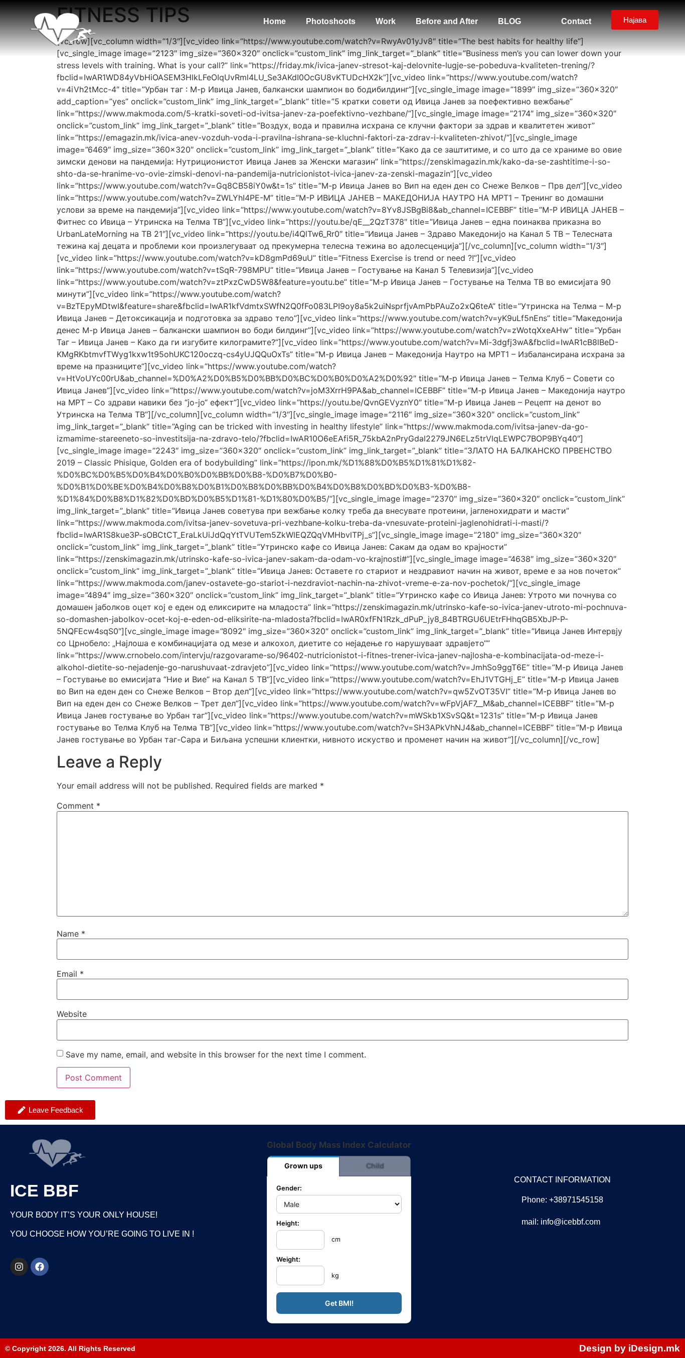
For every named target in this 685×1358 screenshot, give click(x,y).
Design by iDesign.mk (629, 1348)
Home (274, 21)
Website (72, 1014)
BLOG (509, 21)
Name (71, 934)
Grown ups (303, 1165)
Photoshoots (331, 21)
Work (386, 21)
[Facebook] (40, 1267)
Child (375, 1165)
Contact (576, 21)
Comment (78, 806)
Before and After (447, 21)
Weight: (288, 1260)
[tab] (303, 1166)
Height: (287, 1224)
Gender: (289, 1188)
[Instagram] (19, 1267)
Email (70, 974)
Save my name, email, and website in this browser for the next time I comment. (216, 1054)
